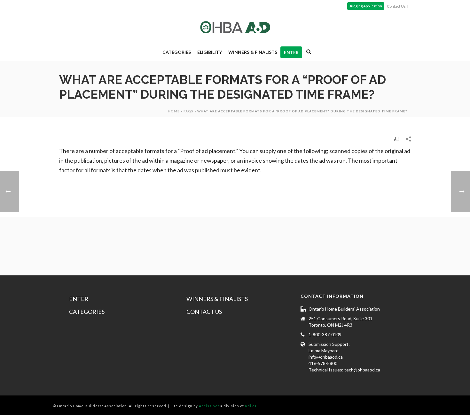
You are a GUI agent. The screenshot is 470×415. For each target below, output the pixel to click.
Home (174, 111)
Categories (176, 52)
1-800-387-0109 (325, 334)
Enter (291, 52)
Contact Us (204, 311)
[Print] (396, 138)
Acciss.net (209, 406)
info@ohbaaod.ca (326, 357)
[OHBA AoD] (235, 27)
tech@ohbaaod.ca (362, 369)
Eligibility (209, 52)
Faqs (188, 111)
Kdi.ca (251, 406)
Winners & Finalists (252, 52)
